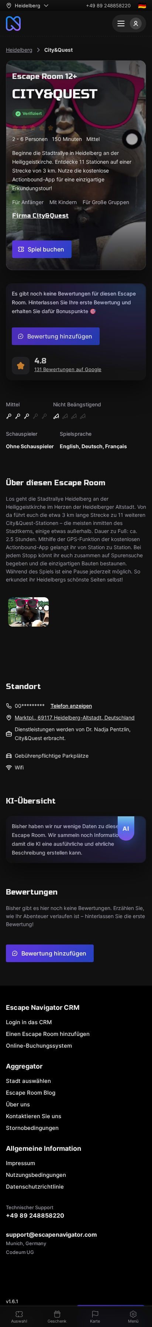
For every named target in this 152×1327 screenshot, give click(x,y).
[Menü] (129, 23)
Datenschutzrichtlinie (35, 1186)
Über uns (18, 1104)
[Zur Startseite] (13, 23)
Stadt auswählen (28, 1080)
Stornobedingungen (32, 1127)
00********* (30, 706)
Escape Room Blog (30, 1092)
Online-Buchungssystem (39, 1045)
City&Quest (58, 50)
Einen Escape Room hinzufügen (48, 1033)
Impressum (20, 1163)
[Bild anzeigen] (28, 612)
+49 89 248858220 (108, 5)
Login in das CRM (29, 1022)
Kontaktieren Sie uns (33, 1116)
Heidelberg (19, 50)
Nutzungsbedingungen (36, 1174)
